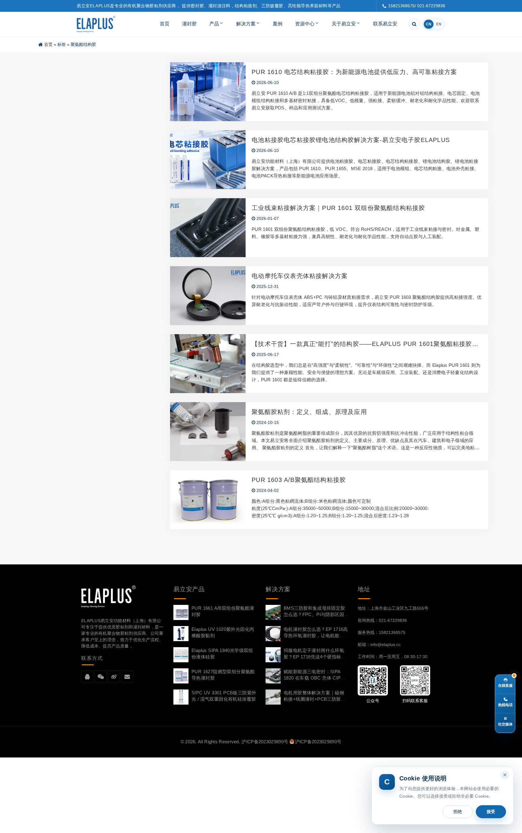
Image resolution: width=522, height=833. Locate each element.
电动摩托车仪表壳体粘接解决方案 (300, 276)
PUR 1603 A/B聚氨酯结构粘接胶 (299, 479)
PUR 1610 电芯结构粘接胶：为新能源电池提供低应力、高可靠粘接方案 (354, 72)
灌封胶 (189, 23)
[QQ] (87, 677)
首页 (164, 23)
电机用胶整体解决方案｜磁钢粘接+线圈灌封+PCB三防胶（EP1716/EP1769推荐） (314, 699)
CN (428, 24)
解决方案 (246, 23)
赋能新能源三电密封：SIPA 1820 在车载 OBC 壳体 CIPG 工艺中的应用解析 (314, 678)
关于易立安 (344, 23)
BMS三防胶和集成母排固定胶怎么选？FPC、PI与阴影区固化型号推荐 (314, 614)
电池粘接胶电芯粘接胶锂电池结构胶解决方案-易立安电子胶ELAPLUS (351, 140)
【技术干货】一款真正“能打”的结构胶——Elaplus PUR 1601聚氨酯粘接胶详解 (365, 344)
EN (438, 24)
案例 (277, 23)
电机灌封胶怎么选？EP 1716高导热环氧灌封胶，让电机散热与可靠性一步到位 (316, 635)
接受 (491, 811)
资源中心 (304, 23)
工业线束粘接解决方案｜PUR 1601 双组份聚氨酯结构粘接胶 (338, 208)
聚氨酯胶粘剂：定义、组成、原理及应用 (309, 411)
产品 (214, 23)
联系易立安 (385, 23)
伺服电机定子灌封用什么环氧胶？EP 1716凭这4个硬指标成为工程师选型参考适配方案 (315, 657)
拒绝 (457, 811)
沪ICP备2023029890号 (264, 741)
